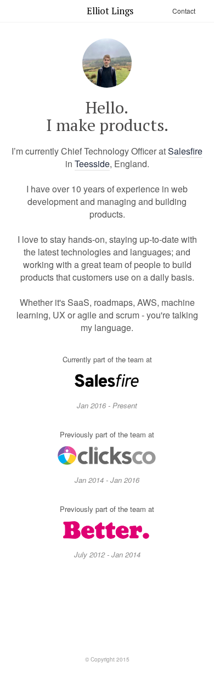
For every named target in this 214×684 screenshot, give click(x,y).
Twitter (68, 607)
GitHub (145, 607)
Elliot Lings (110, 10)
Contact (183, 10)
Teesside (92, 163)
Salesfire (185, 151)
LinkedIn (107, 607)
